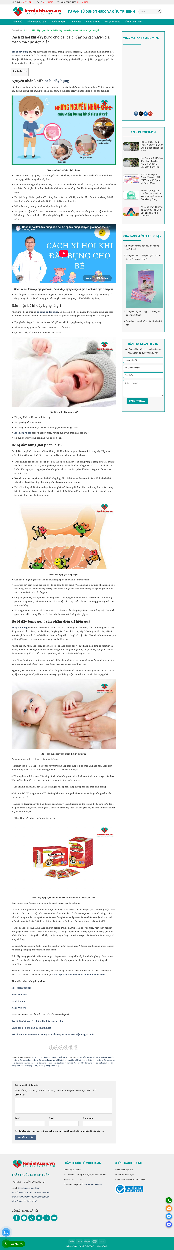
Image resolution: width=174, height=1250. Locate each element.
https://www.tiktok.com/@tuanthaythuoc (30, 1196)
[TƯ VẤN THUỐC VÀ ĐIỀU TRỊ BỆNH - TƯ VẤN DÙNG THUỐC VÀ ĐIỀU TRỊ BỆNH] (36, 11)
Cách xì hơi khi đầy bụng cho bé (86, 1063)
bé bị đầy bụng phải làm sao (23, 1063)
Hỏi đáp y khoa (112, 21)
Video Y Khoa (93, 21)
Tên (17, 1118)
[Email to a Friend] (61, 1047)
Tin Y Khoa (75, 21)
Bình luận (20, 1095)
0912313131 (48, 2)
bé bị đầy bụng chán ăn (24, 1060)
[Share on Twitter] (56, 1047)
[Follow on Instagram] (136, 113)
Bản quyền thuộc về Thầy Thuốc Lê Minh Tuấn (87, 1246)
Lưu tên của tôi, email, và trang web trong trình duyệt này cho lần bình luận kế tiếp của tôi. (61, 1131)
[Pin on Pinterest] (66, 1047)
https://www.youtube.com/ (24, 1201)
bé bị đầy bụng (57, 81)
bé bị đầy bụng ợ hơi (107, 1060)
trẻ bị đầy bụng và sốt (29, 1066)
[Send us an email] (46, 1217)
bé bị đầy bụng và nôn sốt (63, 1063)
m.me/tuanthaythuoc (93, 1184)
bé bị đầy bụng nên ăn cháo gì (86, 1060)
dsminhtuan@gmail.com (29, 1188)
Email (52, 1118)
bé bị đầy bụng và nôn (43, 1063)
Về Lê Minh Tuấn (133, 21)
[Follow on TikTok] (141, 113)
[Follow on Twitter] (145, 113)
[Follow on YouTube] (150, 113)
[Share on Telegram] (76, 1047)
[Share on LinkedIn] (71, 1047)
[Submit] (159, 11)
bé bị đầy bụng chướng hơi (44, 1060)
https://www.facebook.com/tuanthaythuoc (31, 1192)
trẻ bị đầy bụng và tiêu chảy (48, 1066)
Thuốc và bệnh (58, 21)
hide (25, 71)
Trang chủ (17, 21)
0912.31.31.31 (27, 2)
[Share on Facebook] (51, 1047)
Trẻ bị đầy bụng (20, 51)
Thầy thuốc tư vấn (36, 21)
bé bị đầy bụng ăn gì (87, 1057)
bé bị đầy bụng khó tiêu (65, 1060)
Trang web (88, 1118)
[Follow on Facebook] (16, 1217)
